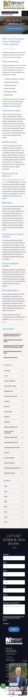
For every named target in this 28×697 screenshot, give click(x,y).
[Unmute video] (18, 676)
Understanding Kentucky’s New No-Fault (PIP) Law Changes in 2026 (14, 346)
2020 (5, 517)
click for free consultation (14, 28)
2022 (5, 506)
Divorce (7, 401)
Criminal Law (8, 391)
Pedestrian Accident (11, 442)
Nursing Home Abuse (11, 437)
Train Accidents (9, 463)
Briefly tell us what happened (11, 603)
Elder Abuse (8, 411)
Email (5, 562)
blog (6, 376)
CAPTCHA (6, 624)
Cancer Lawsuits (9, 381)
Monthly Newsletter (11, 427)
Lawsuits (7, 422)
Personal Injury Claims (12, 447)
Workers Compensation (12, 468)
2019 (5, 522)
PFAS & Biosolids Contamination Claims (13, 340)
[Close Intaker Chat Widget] (26, 661)
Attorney (7, 370)
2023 (5, 501)
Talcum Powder (9, 458)
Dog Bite (7, 406)
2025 (5, 491)
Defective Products (10, 396)
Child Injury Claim (10, 386)
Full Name (6, 554)
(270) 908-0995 (7, 15)
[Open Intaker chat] (11, 696)
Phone (5, 570)
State (5, 587)
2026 (5, 486)
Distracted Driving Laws (11, 357)
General (7, 417)
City (4, 579)
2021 (5, 512)
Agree (5, 620)
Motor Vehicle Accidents (9, 432)
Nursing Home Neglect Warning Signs (13, 352)
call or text (9, 657)
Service (6, 452)
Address (5, 595)
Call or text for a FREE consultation (9, 12)
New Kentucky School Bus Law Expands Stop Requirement (12, 335)
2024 (5, 496)
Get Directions (10, 654)
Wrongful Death (9, 473)
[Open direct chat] (24, 661)
